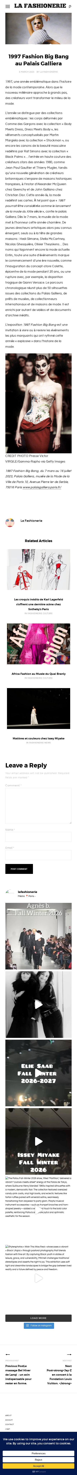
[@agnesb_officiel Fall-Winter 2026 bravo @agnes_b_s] (38, 936)
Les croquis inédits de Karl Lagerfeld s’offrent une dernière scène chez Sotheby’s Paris (38, 604)
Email (9, 848)
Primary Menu (7, 6)
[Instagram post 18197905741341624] (38, 1004)
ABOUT (8, 1415)
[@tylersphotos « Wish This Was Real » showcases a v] (38, 1278)
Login (7, 1429)
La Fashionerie (49, 72)
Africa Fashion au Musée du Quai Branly (39, 674)
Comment (13, 785)
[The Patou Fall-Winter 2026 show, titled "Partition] (38, 1210)
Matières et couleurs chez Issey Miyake (38, 738)
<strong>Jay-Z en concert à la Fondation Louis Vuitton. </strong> (59, 1374)
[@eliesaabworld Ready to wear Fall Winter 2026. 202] (38, 1073)
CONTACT (9, 1424)
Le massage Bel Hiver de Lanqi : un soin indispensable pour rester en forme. (18, 1374)
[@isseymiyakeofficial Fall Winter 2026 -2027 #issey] (38, 1141)
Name (10, 830)
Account (9, 1420)
